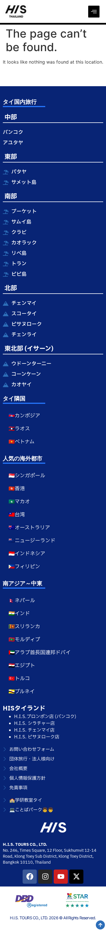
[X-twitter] (76, 877)
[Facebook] (30, 877)
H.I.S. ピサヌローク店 (36, 737)
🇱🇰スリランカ (24, 626)
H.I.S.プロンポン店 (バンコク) (45, 716)
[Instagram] (45, 877)
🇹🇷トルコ (19, 678)
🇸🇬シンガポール (26, 476)
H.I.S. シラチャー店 (34, 723)
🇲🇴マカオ (19, 502)
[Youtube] (61, 877)
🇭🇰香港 (16, 489)
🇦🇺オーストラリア (29, 528)
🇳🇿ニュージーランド (31, 541)
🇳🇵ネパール (21, 600)
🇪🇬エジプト (21, 665)
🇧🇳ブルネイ (21, 691)
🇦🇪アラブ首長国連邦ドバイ (39, 652)
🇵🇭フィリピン (24, 567)
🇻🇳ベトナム (21, 442)
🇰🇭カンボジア (24, 416)
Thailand (43, 862)
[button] (94, 11)
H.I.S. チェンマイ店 (34, 730)
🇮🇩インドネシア (26, 554)
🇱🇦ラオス (19, 429)
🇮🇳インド (19, 613)
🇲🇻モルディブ (24, 639)
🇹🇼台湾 (16, 515)
